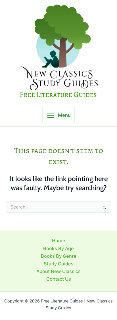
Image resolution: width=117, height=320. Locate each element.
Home (58, 240)
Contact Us (58, 279)
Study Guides (59, 264)
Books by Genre (58, 256)
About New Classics (58, 271)
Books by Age (58, 248)
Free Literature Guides (58, 94)
